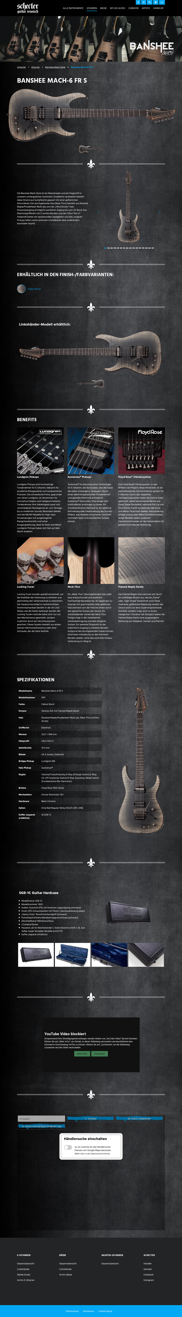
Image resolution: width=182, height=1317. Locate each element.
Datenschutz (72, 1311)
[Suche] (149, 2)
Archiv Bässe (65, 1274)
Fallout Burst (34, 289)
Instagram (149, 1280)
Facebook (148, 1274)
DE (162, 2)
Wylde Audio (117, 8)
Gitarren (92, 8)
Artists (146, 8)
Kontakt (148, 1269)
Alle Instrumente (73, 8)
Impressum (88, 1311)
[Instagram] (143, 2)
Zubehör (133, 8)
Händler (158, 8)
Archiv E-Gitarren (26, 1280)
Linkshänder (23, 1269)
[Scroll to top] (176, 1310)
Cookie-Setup (105, 1311)
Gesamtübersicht (25, 1263)
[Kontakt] (156, 2)
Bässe (103, 8)
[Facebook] (138, 2)
